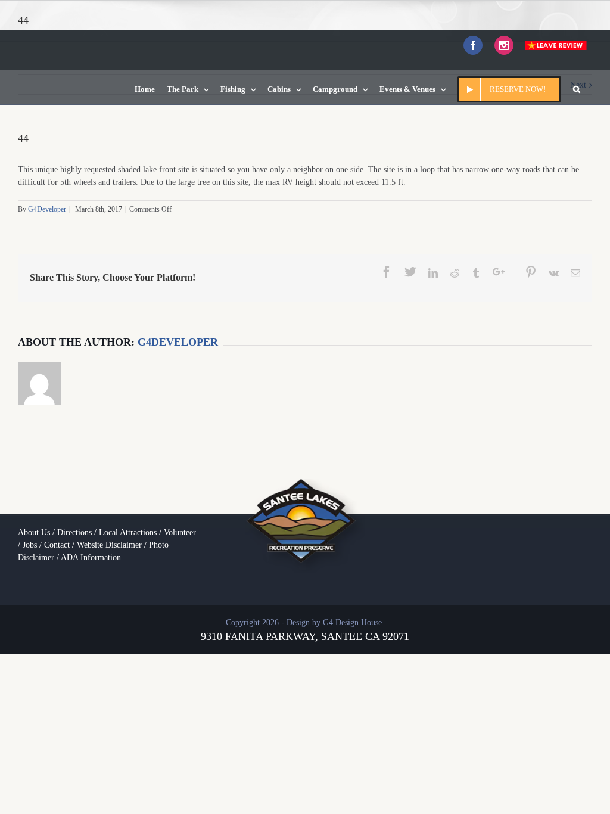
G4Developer (47, 209)
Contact (57, 544)
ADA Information (91, 557)
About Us (34, 532)
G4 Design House (352, 622)
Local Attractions (128, 532)
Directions (74, 532)
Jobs (30, 544)
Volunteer (180, 532)
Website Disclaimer (109, 544)
